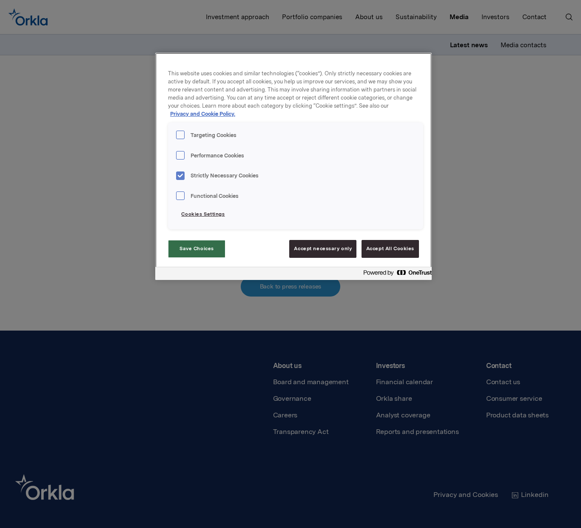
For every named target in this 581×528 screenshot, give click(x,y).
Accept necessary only (323, 248)
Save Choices (196, 248)
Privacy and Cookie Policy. (202, 114)
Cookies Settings (203, 214)
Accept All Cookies (390, 248)
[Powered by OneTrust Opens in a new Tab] (395, 274)
